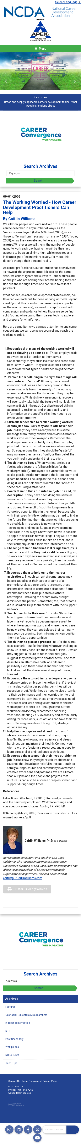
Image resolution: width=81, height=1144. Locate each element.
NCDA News (12, 1055)
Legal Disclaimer (31, 1081)
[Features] (40, 71)
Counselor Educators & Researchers (26, 1014)
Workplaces (12, 1046)
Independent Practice (17, 1022)
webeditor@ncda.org (19, 1092)
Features (10, 1006)
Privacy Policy (50, 1081)
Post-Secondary (14, 1039)
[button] (6, 81)
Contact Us (14, 1081)
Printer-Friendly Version (30, 889)
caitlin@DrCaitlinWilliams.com (22, 878)
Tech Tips (11, 1063)
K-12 (7, 1030)
